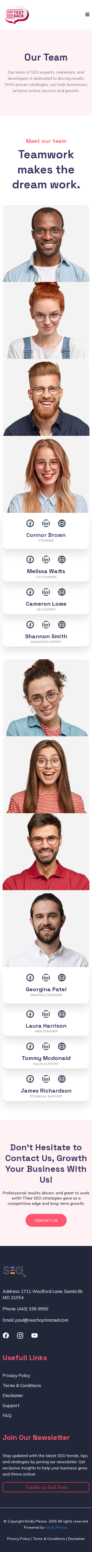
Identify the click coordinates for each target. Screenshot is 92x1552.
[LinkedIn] (46, 523)
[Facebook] (30, 523)
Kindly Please (56, 1527)
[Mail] (62, 523)
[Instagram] (20, 1335)
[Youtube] (34, 1335)
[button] (86, 14)
